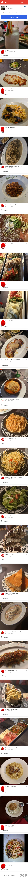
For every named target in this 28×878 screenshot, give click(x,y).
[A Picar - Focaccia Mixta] (14, 694)
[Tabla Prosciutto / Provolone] (14, 732)
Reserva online (14, 17)
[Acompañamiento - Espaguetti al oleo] (14, 462)
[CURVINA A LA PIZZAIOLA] (14, 655)
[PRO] (2, 90)
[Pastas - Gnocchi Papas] (14, 189)
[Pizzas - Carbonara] (14, 771)
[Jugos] (14, 35)
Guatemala (12, 875)
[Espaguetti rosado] (14, 423)
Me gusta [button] (5, 55)
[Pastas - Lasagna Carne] (14, 383)
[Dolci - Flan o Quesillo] (14, 578)
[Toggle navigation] (25, 2)
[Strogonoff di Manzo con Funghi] (14, 151)
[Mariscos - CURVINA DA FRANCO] (14, 616)
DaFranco (9, 7)
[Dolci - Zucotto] (14, 539)
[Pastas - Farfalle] (14, 112)
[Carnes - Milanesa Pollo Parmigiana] (14, 344)
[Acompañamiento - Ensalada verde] (14, 500)
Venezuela (7, 875)
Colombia (3, 875)
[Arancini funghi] (14, 810)
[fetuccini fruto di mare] (14, 848)
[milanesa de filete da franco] (14, 73)
